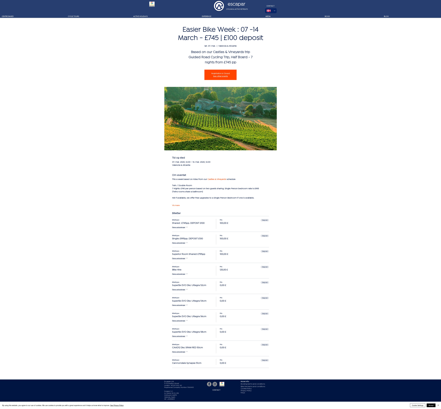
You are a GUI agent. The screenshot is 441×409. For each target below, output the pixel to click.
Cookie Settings (417, 405)
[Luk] (438, 405)
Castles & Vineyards (217, 179)
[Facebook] (209, 384)
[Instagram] (215, 384)
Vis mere (176, 205)
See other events (220, 76)
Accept (431, 405)
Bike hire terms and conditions (253, 386)
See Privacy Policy (117, 405)
